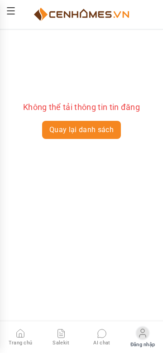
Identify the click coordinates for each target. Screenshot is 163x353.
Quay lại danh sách (81, 129)
